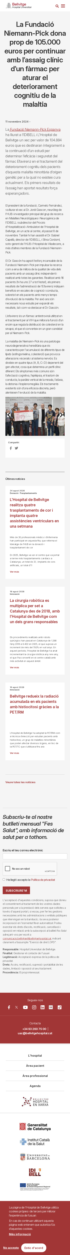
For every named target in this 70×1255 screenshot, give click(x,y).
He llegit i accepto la (30, 880)
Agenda (35, 1086)
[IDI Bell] (35, 1172)
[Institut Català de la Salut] (35, 1142)
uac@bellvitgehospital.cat (35, 1033)
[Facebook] (9, 1007)
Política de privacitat (43, 880)
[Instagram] (34, 1007)
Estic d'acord (33, 1248)
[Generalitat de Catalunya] (35, 1127)
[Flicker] (51, 1007)
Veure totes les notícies (20, 782)
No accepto (11, 1247)
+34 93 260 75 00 (34, 1029)
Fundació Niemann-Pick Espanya (34, 129)
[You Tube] (25, 1007)
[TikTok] (59, 1007)
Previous (10, 419)
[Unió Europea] (35, 1187)
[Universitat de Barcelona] (35, 1157)
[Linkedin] (43, 1007)
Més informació (20, 1234)
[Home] (18, 4)
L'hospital (35, 1055)
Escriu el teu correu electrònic (23, 850)
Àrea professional (35, 1076)
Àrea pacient (35, 1065)
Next (60, 419)
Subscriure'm (16, 890)
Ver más (14, 571)
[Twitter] (16, 1007)
